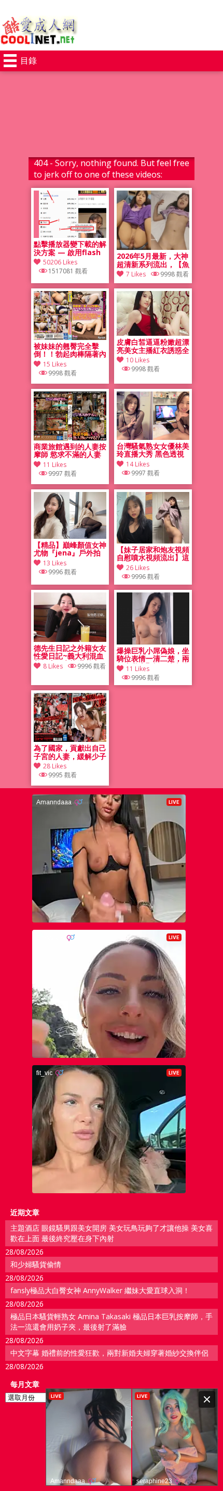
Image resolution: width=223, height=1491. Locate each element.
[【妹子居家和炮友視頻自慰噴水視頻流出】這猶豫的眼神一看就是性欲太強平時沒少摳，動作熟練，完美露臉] (153, 541)
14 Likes (137, 464)
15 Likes (54, 364)
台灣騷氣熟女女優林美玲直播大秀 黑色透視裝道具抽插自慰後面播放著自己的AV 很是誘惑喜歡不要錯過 (153, 450)
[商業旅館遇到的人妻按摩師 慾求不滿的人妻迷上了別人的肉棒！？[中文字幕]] (70, 438)
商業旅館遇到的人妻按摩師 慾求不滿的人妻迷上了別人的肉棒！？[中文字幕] (70, 451)
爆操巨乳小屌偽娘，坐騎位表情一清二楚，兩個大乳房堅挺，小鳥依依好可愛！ (153, 655)
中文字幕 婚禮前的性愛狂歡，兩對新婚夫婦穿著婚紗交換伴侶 (109, 1353)
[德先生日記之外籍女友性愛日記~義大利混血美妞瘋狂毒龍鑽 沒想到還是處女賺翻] (70, 639)
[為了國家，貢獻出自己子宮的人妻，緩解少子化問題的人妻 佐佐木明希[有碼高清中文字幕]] (70, 739)
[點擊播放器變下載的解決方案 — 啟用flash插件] (70, 235)
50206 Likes (60, 262)
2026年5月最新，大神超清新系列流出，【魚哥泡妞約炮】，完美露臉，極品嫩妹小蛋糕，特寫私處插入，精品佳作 (153, 260)
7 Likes (136, 274)
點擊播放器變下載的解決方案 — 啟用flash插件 (70, 248)
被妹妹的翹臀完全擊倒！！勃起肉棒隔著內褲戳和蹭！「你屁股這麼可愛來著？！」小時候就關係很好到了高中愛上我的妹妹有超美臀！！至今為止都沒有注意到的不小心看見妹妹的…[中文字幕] (70, 350)
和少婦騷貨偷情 (35, 1264)
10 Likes (137, 360)
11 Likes (54, 464)
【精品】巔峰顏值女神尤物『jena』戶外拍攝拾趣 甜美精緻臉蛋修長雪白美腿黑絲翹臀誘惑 (70, 549)
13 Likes (54, 563)
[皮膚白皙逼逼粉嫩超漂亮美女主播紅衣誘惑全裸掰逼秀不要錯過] (153, 333)
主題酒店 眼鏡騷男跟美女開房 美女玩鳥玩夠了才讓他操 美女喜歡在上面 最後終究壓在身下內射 (111, 1233)
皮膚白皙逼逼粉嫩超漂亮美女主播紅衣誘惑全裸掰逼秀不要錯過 (153, 346)
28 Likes (54, 766)
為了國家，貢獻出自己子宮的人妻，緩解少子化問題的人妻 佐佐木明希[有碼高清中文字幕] (70, 752)
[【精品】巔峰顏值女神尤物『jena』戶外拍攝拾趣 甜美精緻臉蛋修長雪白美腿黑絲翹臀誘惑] (70, 536)
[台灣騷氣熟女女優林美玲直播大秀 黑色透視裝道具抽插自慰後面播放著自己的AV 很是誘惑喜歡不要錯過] (153, 437)
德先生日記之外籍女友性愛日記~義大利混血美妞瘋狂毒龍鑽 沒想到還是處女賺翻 (70, 652)
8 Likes (53, 666)
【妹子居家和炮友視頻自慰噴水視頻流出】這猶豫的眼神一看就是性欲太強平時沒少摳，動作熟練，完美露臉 (153, 554)
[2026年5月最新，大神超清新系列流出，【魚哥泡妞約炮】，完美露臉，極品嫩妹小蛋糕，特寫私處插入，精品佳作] (153, 247)
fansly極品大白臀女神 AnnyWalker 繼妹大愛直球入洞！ (100, 1290)
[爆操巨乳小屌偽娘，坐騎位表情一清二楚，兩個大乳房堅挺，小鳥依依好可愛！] (153, 642)
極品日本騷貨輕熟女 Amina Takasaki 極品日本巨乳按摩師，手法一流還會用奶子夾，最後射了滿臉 (111, 1321)
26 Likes (137, 567)
